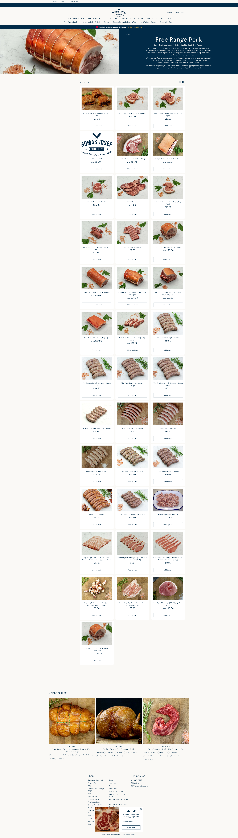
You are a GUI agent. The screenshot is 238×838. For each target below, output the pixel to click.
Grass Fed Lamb (165, 18)
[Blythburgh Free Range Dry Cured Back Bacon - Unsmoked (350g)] (168, 548)
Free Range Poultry (72, 22)
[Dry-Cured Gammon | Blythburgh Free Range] (168, 593)
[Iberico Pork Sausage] (168, 418)
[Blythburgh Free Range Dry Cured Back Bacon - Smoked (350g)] (132, 548)
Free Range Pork (148, 18)
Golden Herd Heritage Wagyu (119, 18)
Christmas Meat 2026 (75, 18)
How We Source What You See (118, 800)
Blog (171, 22)
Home (128, 34)
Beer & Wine (144, 22)
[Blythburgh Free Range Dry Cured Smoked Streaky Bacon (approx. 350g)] (97, 548)
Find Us (55, 1)
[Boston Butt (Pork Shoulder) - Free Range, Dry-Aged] (168, 283)
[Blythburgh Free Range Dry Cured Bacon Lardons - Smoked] (97, 593)
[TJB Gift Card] (97, 148)
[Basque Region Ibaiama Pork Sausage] (97, 418)
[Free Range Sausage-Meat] (168, 504)
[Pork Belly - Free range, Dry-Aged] (97, 327)
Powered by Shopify (129, 834)
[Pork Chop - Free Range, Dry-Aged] (132, 103)
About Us (112, 783)
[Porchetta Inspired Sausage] (132, 461)
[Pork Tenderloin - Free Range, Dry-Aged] (97, 238)
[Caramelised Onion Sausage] (168, 461)
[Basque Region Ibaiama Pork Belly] (168, 148)
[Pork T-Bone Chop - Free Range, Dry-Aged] (168, 104)
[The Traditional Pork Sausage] (132, 372)
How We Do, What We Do (118, 804)
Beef (136, 18)
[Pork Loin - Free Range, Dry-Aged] (97, 282)
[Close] (141, 809)
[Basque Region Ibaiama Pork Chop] (132, 148)
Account (177, 12)
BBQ (103, 18)
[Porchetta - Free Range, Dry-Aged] (168, 237)
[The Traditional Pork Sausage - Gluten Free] (168, 373)
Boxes (106, 22)
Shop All (163, 22)
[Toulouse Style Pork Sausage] (97, 461)
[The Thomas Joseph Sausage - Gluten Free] (97, 373)
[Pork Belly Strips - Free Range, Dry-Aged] (132, 328)
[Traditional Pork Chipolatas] (132, 418)
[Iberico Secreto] (132, 191)
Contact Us (63, 1)
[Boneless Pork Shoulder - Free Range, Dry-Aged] (132, 283)
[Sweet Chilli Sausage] (97, 504)
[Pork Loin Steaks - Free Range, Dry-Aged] (168, 192)
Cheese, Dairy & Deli (91, 22)
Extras (153, 22)
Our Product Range (116, 791)
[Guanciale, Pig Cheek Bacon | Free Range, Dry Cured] (132, 593)
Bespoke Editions (93, 18)
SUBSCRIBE (131, 827)
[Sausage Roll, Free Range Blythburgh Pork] (97, 104)
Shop (111, 780)
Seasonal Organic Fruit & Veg (124, 22)
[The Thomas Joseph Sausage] (168, 327)
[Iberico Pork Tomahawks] (97, 191)
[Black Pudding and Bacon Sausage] (132, 504)
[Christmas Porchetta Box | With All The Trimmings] (97, 639)
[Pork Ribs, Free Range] (132, 237)
